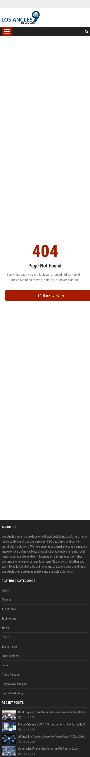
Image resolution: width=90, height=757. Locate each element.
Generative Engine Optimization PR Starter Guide (48, 749)
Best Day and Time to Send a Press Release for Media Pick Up (53, 712)
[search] (86, 31)
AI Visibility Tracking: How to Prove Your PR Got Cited (51, 737)
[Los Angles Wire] (21, 17)
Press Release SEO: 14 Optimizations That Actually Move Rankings (53, 724)
